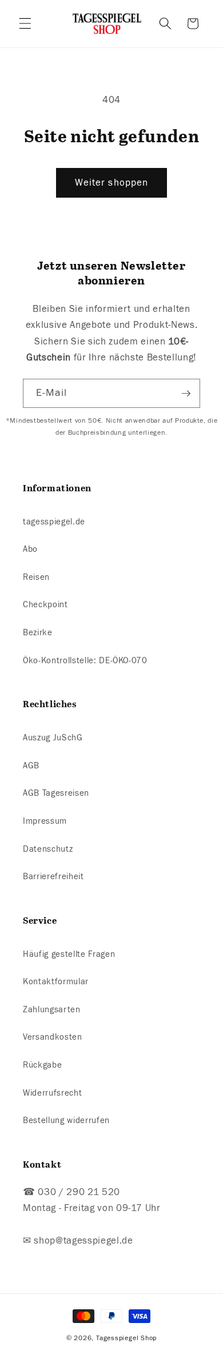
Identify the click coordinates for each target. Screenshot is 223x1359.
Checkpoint (45, 604)
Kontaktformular (56, 981)
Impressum (45, 821)
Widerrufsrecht (52, 1093)
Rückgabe (42, 1065)
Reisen (36, 577)
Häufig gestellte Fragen (69, 954)
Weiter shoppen (111, 182)
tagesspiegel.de (54, 521)
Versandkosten (52, 1037)
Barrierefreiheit (53, 876)
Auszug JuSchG (53, 737)
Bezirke (38, 632)
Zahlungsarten (52, 1009)
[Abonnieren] (186, 393)
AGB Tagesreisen (56, 793)
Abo (30, 549)
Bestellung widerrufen (66, 1120)
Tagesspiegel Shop (126, 1338)
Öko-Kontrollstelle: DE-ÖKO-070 (85, 660)
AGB (31, 765)
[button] (25, 23)
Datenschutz (48, 849)
